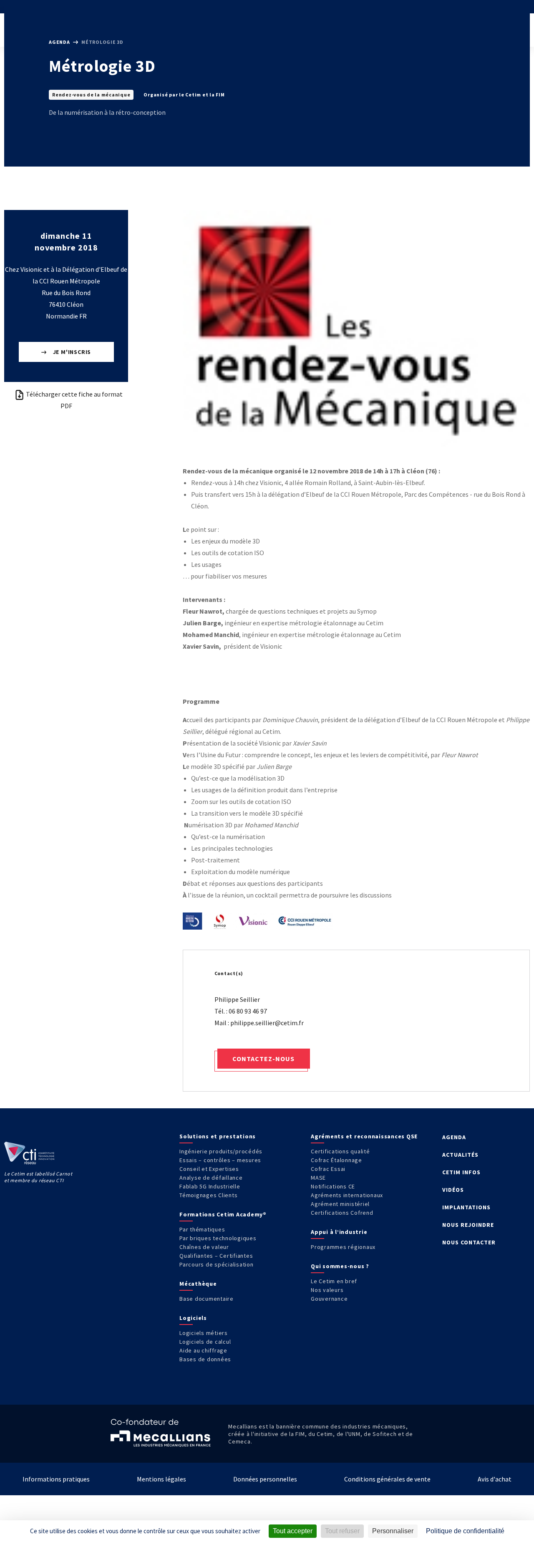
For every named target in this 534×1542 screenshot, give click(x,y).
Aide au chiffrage (203, 1350)
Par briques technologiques (218, 1238)
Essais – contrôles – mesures (220, 1160)
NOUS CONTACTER (469, 1242)
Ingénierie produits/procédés (220, 1151)
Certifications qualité (340, 1151)
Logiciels (193, 1318)
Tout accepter (292, 1530)
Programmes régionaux (343, 1247)
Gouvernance (329, 1298)
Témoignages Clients (208, 1195)
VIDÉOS (453, 1189)
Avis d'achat (494, 1479)
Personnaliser (392, 1530)
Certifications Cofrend (342, 1212)
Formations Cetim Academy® (223, 1214)
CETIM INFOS (461, 1172)
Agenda (60, 42)
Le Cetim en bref (334, 1281)
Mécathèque (198, 1283)
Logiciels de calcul (205, 1341)
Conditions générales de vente (387, 1479)
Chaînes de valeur (204, 1247)
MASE (318, 1177)
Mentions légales (161, 1479)
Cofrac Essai (328, 1169)
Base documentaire (206, 1298)
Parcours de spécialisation (216, 1264)
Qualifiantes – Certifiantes (216, 1255)
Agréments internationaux (347, 1195)
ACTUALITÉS (460, 1154)
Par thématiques (202, 1229)
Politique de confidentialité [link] (465, 1530)
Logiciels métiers (203, 1333)
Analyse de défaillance (211, 1177)
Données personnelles (265, 1479)
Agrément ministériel (340, 1204)
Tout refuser (342, 1530)
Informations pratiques (56, 1479)
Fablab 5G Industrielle (209, 1186)
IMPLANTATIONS (466, 1207)
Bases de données (205, 1359)
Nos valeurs (327, 1290)
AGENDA (454, 1137)
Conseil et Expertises (209, 1169)
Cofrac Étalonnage (336, 1160)
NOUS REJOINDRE (468, 1225)
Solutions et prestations (217, 1136)
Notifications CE (333, 1186)
